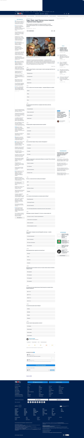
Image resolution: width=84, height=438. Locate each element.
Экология (60, 390)
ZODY (53, 11)
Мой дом (40, 391)
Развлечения (51, 393)
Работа (50, 391)
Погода (31, 11)
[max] (37, 402)
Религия (50, 394)
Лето (39, 390)
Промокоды (22, 11)
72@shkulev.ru (24, 428)
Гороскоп (43, 11)
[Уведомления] (66, 13)
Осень (50, 387)
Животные (29, 394)
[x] (40, 402)
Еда (28, 393)
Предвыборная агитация (19, 394)
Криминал (40, 387)
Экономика (60, 391)
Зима (40, 386)
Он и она (50, 386)
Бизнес (28, 387)
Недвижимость (17, 11)
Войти (29, 370)
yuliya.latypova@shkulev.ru (60, 422)
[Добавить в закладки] (52, 31)
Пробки (42, 13)
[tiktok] (44, 402)
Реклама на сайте (17, 386)
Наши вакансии (17, 391)
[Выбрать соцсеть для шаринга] (54, 31)
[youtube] (42, 402)
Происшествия (51, 390)
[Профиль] (69, 13)
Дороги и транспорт (30, 391)
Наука (40, 393)
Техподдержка (17, 393)
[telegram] (28, 402)
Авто (28, 386)
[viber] (35, 402)
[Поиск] (64, 13)
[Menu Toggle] (15, 13)
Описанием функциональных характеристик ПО (48, 426)
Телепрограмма (35, 11)
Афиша (40, 11)
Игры (51, 11)
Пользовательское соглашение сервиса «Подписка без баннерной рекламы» (52, 432)
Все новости (20, 19)
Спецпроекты (61, 393)
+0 (51, 363)
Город (28, 390)
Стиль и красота (61, 387)
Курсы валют (47, 11)
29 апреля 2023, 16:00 (29, 28)
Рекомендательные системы (46, 431)
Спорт (60, 386)
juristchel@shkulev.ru (34, 429)
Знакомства (27, 11)
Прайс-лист (16, 387)
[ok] (33, 402)
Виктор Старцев (32, 338)
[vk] (30, 402)
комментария (31, 30)
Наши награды (17, 390)
